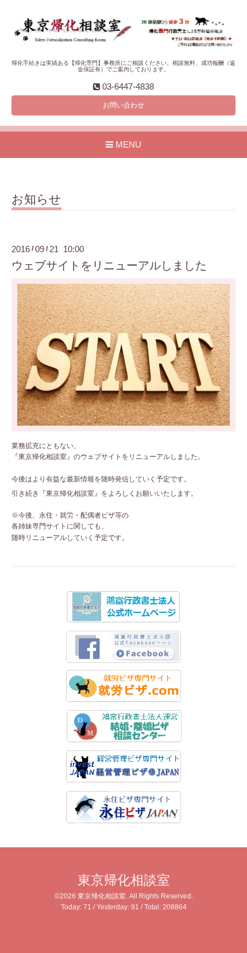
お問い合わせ (123, 105)
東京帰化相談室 (124, 880)
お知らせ (36, 199)
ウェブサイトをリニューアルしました (109, 265)
